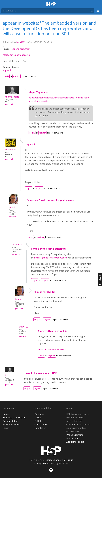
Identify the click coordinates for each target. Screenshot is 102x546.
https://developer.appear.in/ (17, 54)
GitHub (38, 421)
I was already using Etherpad (48, 248)
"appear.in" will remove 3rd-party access (51, 200)
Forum (6, 427)
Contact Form (41, 424)
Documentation (10, 421)
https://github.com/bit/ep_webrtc (50, 257)
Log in (6, 76)
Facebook (39, 414)
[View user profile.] (12, 93)
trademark (53, 459)
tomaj (12, 207)
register (16, 76)
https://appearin (38, 92)
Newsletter (40, 427)
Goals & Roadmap (11, 424)
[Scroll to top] (51, 472)
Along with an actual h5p (52, 331)
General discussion (21, 48)
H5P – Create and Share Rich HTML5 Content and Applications (51, 4)
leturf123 (21, 42)
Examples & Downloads (14, 417)
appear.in (7, 70)
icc (6, 375)
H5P (51, 451)
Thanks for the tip (44, 292)
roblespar (10, 149)
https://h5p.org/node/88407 (52, 349)
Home (6, 414)
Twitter (38, 417)
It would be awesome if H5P (40, 373)
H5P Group (67, 459)
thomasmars (12, 96)
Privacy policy (41, 463)
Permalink (9, 104)
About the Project (75, 441)
